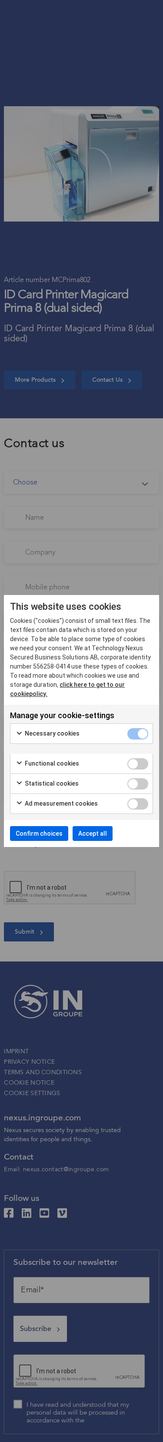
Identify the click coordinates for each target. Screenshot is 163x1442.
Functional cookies (51, 763)
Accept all (92, 833)
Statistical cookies (51, 783)
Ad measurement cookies (60, 803)
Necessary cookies (51, 733)
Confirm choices (39, 833)
